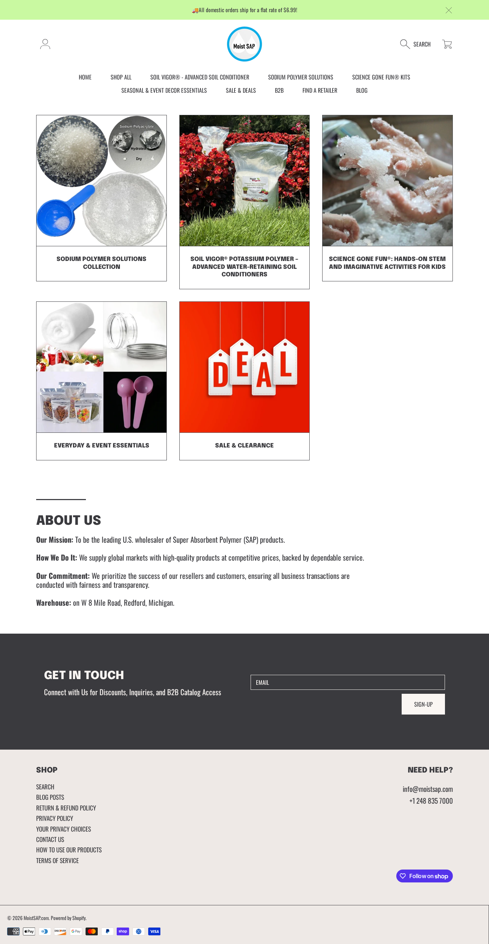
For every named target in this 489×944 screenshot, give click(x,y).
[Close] (449, 10)
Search (45, 786)
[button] (419, 44)
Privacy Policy (54, 818)
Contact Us (50, 839)
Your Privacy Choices (63, 828)
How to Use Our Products (69, 849)
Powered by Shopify (68, 917)
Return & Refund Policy (66, 807)
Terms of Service (57, 860)
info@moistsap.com (428, 789)
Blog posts (50, 797)
